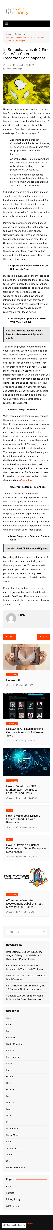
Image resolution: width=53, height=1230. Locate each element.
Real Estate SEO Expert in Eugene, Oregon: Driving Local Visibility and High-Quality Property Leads (24, 955)
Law (8, 1096)
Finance (10, 1063)
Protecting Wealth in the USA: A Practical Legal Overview (26, 977)
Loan (8, 1109)
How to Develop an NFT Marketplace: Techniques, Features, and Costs (22, 790)
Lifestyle (10, 1102)
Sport (8, 1141)
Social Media (12, 1135)
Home (9, 1083)
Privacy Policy (13, 1199)
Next (42, 637)
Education (11, 1050)
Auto (8, 1024)
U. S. (8, 1161)
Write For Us (12, 1206)
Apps (9, 69)
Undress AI (13, 680)
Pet (7, 1122)
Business (10, 1037)
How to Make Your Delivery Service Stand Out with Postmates (23, 819)
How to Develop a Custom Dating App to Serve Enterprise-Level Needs (26, 848)
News (9, 1115)
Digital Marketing (14, 1044)
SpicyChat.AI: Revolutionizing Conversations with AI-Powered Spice (25, 732)
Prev (11, 637)
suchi (8, 65)
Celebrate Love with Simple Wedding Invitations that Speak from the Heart (24, 998)
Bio (7, 1031)
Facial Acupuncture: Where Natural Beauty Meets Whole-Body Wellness (24, 967)
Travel (9, 1154)
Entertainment (13, 1057)
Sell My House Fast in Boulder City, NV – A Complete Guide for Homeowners (25, 988)
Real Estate (12, 1128)
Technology (17, 69)
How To (10, 1089)
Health (9, 1076)
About (9, 1186)
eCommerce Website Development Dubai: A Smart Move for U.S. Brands (24, 903)
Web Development (15, 1167)
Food (8, 1070)
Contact (10, 1193)
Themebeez (28, 1223)
